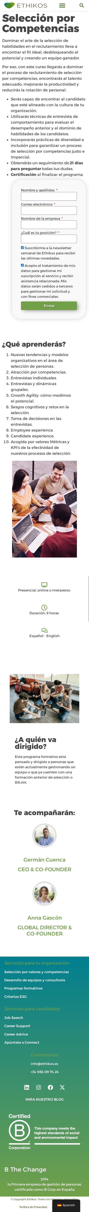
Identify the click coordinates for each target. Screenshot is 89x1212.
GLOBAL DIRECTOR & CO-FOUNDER (44, 930)
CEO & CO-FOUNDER (44, 869)
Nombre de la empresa (41, 218)
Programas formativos (23, 988)
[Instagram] (38, 1087)
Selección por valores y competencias (36, 972)
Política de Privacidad (33, 1207)
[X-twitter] (62, 1087)
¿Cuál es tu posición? (39, 233)
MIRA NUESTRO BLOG (44, 1099)
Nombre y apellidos (38, 190)
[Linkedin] (26, 1087)
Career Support (17, 1026)
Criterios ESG (15, 997)
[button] (62, 5)
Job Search (13, 1018)
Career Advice (16, 1034)
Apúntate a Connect (21, 1042)
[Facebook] (50, 1087)
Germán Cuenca (44, 860)
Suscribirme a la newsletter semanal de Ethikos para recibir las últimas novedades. (48, 253)
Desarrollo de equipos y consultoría (34, 980)
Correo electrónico (37, 204)
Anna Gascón (44, 918)
